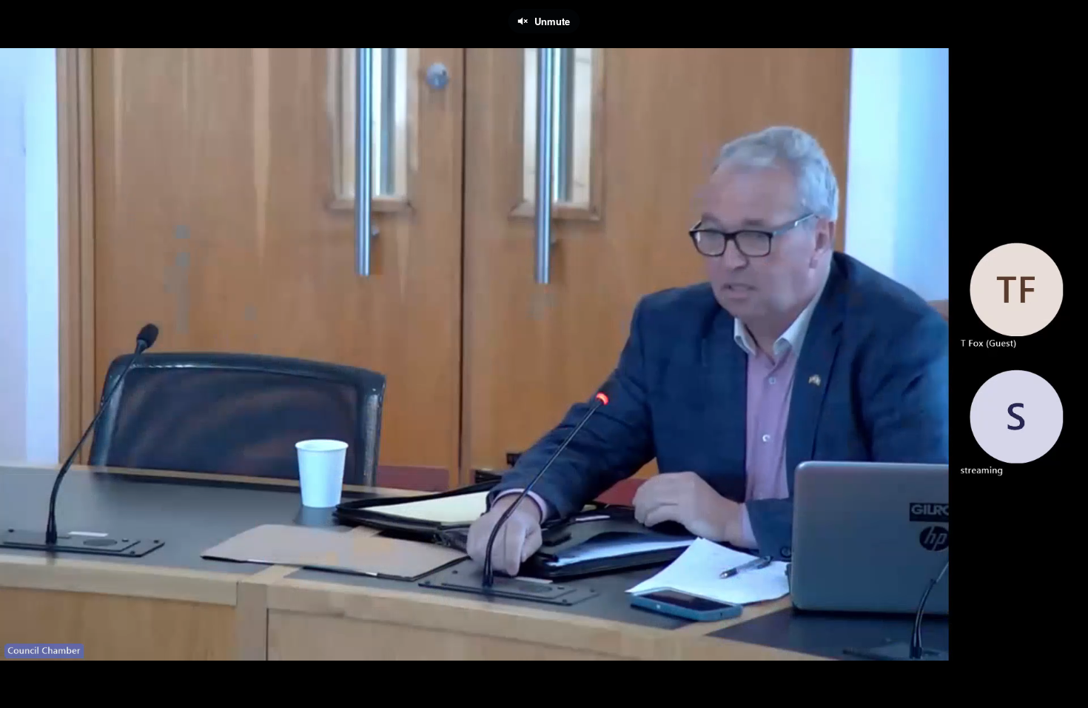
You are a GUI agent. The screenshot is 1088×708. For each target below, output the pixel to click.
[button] (23, 689)
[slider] (544, 667)
